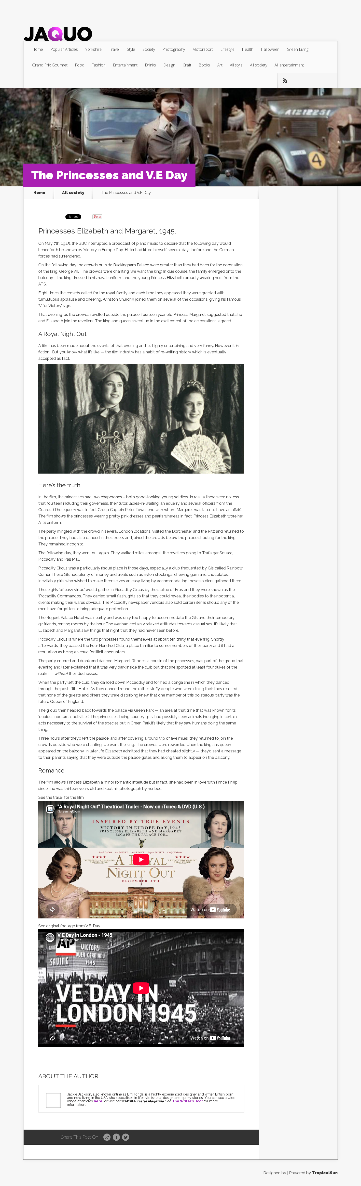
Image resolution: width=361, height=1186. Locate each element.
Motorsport (202, 49)
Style (131, 49)
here (98, 1101)
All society (258, 65)
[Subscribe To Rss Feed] (285, 81)
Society (148, 49)
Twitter (125, 1137)
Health (247, 49)
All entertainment (289, 65)
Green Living (297, 49)
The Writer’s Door (187, 1101)
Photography (173, 49)
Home (37, 49)
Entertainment (125, 65)
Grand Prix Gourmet (50, 65)
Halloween (270, 49)
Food (79, 65)
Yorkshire (93, 49)
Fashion (99, 65)
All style (236, 65)
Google (107, 1137)
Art (219, 65)
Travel (114, 49)
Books (204, 65)
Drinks (150, 65)
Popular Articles (64, 49)
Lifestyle (227, 49)
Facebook (116, 1137)
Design (169, 65)
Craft (187, 65)
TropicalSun (325, 1173)
